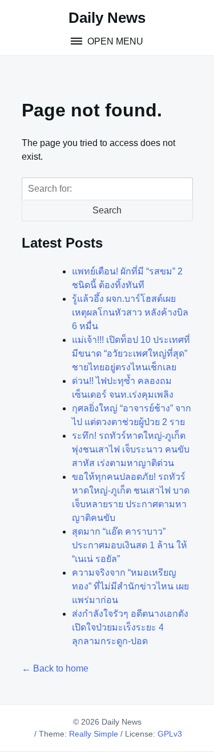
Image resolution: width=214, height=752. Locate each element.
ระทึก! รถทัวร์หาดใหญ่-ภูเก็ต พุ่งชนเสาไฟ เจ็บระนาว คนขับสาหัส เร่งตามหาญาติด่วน (130, 449)
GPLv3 (170, 733)
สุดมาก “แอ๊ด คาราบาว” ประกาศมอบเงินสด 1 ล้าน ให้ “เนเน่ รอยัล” (129, 545)
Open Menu (114, 41)
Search (107, 210)
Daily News (107, 17)
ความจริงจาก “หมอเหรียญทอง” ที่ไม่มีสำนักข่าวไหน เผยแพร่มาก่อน (130, 586)
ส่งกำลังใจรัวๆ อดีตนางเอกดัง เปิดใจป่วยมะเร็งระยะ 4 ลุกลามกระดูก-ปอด (130, 627)
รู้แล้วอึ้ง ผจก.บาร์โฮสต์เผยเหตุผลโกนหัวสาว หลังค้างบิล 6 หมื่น (130, 312)
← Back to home (55, 668)
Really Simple (93, 733)
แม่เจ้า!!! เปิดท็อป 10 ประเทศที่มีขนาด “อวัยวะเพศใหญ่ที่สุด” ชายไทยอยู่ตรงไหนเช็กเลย (131, 353)
